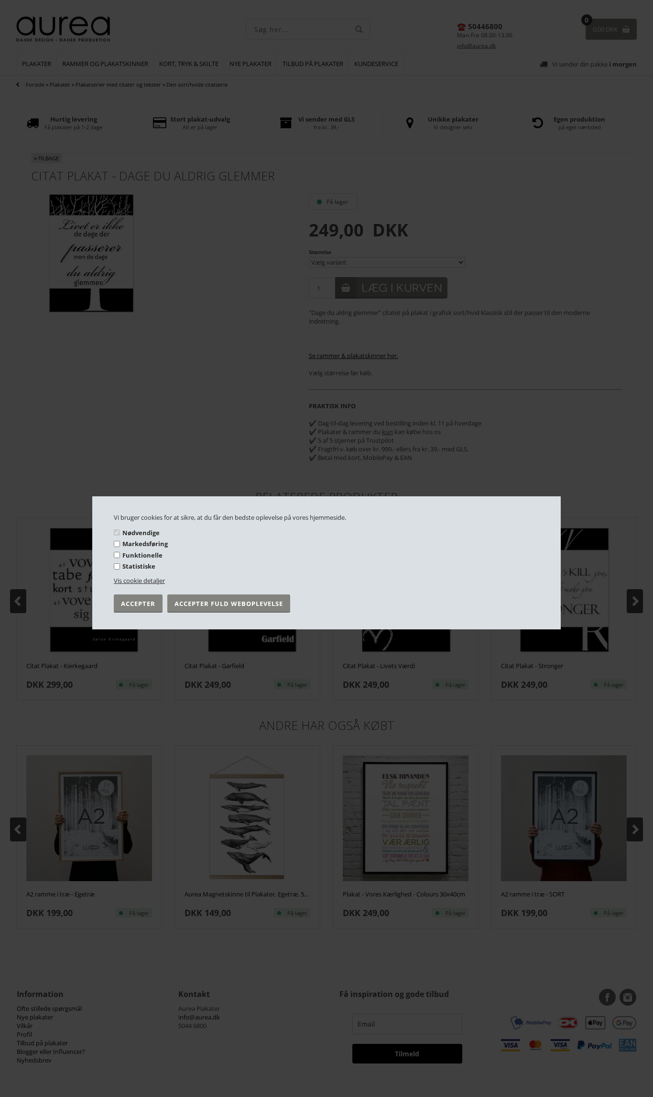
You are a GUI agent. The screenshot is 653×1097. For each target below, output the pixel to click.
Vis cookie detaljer (139, 580)
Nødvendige (141, 532)
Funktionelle (142, 555)
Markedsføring (145, 543)
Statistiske (138, 566)
